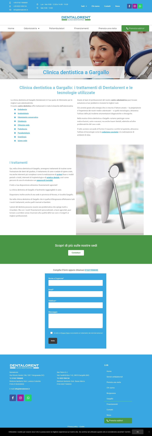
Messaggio (52, 312)
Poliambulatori (56, 28)
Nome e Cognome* (56, 278)
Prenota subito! (136, 28)
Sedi (83, 6)
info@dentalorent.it (22, 389)
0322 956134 (64, 378)
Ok (138, 432)
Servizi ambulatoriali (115, 377)
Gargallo (110, 399)
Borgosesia (111, 393)
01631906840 (91, 270)
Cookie (81, 427)
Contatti (107, 6)
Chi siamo (96, 6)
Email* (51, 290)
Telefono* (52, 301)
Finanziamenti (81, 28)
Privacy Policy (65, 333)
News (117, 6)
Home (11, 28)
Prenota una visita (108, 28)
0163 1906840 (17, 378)
